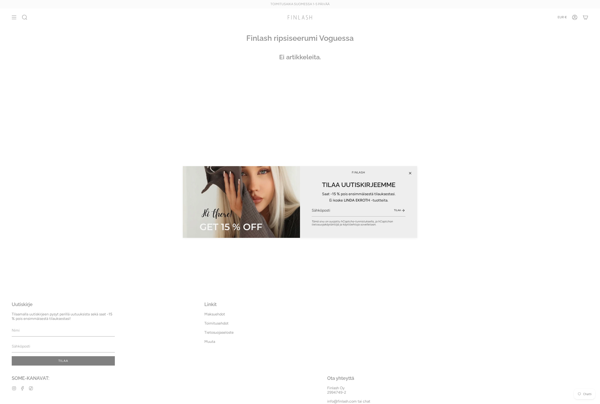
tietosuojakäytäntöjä (325, 224)
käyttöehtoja (351, 224)
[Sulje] (410, 173)
